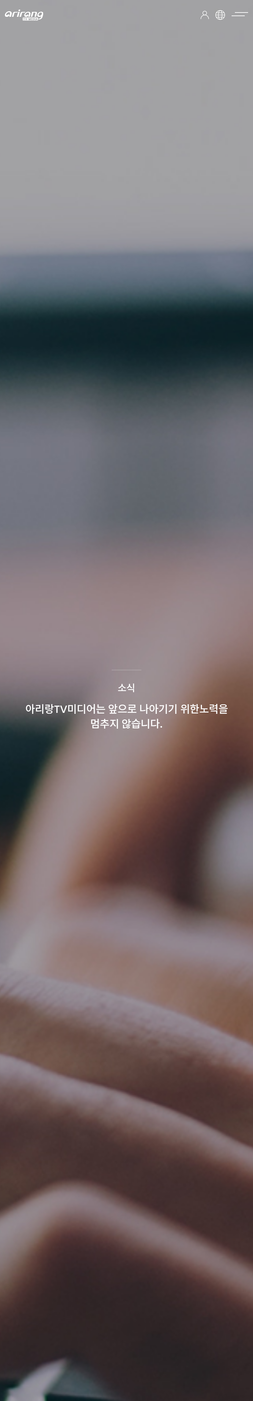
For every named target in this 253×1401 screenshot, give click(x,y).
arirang (24, 15)
